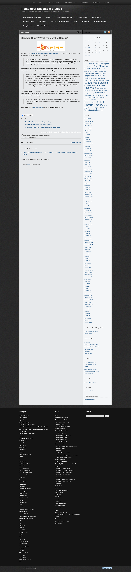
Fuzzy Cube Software (90, 382)
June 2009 (87, 311)
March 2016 (87, 148)
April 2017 (87, 139)
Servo (21, 534)
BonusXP (48, 18)
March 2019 (87, 119)
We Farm (21, 548)
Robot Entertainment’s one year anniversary (45, 53)
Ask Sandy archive (60, 428)
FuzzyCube (58, 494)
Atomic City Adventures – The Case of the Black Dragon (33, 429)
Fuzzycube (22, 477)
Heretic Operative (24, 491)
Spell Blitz (22, 539)
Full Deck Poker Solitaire (25, 472)
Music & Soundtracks (60, 459)
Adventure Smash (24, 415)
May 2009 (87, 313)
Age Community (90, 64)
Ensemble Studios (27, 22)
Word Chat (22, 555)
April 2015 (87, 164)
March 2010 (87, 290)
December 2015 (88, 155)
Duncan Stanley (99, 80)
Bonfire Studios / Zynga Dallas (31, 18)
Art (97, 69)
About (40, 2)
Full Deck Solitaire (24, 475)
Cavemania (22, 445)
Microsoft (99, 93)
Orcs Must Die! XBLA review (62, 521)
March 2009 (87, 318)
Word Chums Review (24, 559)
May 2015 (87, 162)
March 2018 (87, 123)
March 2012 (87, 235)
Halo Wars (90, 87)
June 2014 (87, 185)
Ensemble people (59, 444)
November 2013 (88, 196)
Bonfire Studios (88, 333)
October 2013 (88, 199)
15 (96, 48)
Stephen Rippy (32, 137)
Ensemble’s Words (60, 424)
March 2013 (87, 210)
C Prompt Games (81, 18)
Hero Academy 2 (23, 495)
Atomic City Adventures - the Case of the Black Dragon (95, 71)
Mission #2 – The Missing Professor (65, 470)
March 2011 (87, 263)
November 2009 (88, 300)
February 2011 (88, 265)
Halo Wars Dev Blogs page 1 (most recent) (67, 455)
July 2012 (87, 229)
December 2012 (88, 217)
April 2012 (87, 233)
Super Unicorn (23, 543)
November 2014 (88, 176)
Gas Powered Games (89, 85)
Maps (93, 93)
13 (89, 48)
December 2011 (88, 242)
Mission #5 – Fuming (61, 477)
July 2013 (87, 206)
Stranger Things (23, 541)
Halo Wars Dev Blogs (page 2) (64, 457)
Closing (68, 132)
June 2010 (87, 284)
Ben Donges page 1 (61, 433)
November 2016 (88, 144)
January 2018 (88, 128)
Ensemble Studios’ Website (91, 347)
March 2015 (87, 167)
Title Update (91, 107)
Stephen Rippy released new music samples (38, 124)
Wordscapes (22, 562)
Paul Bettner (104, 100)
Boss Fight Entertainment (63, 18)
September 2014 (88, 180)
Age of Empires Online (25, 422)
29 (96, 52)
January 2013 (88, 215)
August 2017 (87, 132)
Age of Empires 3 (88, 66)
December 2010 (88, 270)
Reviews (105, 3)
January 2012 (88, 240)
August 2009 (87, 306)
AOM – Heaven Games (90, 369)
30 (99, 52)
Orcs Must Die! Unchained (26, 518)
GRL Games (41, 22)
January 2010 (88, 295)
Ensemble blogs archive (61, 431)
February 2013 (88, 212)
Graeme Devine (100, 85)
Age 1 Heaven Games (90, 362)
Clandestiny (22, 449)
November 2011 (88, 245)
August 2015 (87, 160)
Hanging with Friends (25, 488)
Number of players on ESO (63, 426)
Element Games (95, 18)
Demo (21, 456)
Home (33, 2)
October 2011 (87, 247)
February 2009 (88, 320)
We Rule (21, 550)
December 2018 (88, 121)
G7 (20, 479)
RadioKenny (93, 102)
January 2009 (88, 322)
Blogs (25, 135)
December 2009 (88, 297)
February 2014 (88, 192)
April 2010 (87, 288)
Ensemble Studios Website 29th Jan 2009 (66, 446)
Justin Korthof (102, 90)
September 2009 (88, 304)
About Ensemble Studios (61, 420)
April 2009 (87, 316)
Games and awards (60, 448)
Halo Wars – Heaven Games (91, 371)
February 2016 (88, 151)
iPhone (96, 90)
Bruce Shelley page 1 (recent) (63, 435)
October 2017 (88, 130)
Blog (91, 73)
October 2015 (88, 157)
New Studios (83, 3)
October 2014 (88, 178)
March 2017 (87, 141)
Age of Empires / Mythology (62, 422)
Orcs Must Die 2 (23, 514)
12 (85, 48)
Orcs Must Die (90, 98)
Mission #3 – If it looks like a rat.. (64, 472)
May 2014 (87, 187)
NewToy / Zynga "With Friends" (59, 22)
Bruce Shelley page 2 (61, 437)
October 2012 (88, 222)
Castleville (22, 443)
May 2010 (87, 286)
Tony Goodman (99, 108)
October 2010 (88, 274)
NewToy (57, 499)
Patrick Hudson (95, 100)
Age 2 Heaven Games (90, 364)
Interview (91, 90)
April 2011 (87, 261)
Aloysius (93, 69)
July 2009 (87, 309)
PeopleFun (84, 22)
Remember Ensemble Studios (41, 8)
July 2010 (87, 281)
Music (105, 93)
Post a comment (76, 142)
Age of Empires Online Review (27, 424)
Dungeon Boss (23, 459)
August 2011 (87, 251)
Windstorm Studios (42, 26)
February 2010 (88, 293)
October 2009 (88, 302)
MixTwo (21, 500)
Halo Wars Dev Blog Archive (63, 453)
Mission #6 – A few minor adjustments (65, 479)
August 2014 (87, 183)
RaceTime (22, 525)
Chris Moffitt (93, 78)
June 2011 (87, 256)
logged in (29, 164)
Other (74, 22)
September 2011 (88, 249)
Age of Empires (102, 64)
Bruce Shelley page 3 (61, 439)
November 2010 (88, 272)
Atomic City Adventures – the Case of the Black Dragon (33, 427)
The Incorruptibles (24, 546)
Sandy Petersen (27, 26)
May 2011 (87, 258)
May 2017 (87, 137)
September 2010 (88, 277)
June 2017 (87, 135)
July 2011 (86, 254)
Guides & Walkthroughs (69, 3)
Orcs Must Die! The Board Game (27, 516)
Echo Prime (22, 461)
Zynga (101, 110)
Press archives (96, 2)
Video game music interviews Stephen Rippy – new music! (42, 127)
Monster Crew (23, 502)
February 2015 (88, 169)
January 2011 (88, 267)
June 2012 (87, 231)
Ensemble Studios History (51, 3)
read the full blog (38, 107)
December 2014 (88, 174)
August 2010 (87, 279)
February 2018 (88, 125)
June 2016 (87, 146)
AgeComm (87, 342)
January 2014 (88, 194)
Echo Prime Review (24, 463)
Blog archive (22, 431)
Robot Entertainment (99, 22)
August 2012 (87, 226)
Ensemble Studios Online (91, 344)
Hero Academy (100, 88)
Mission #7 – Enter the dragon (63, 481)
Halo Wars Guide (88, 373)
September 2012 (88, 224)
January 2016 (88, 153)
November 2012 (88, 219)
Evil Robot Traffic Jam (25, 470)
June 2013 (87, 208)
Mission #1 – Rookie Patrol (63, 468)
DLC (93, 80)
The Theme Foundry (30, 568)
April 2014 (87, 190)
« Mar (85, 55)
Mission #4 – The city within (63, 474)
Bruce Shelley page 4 (61, 442)
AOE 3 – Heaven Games (90, 367)
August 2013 (87, 203)
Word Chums (22, 557)
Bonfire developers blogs (91, 331)
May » (89, 55)
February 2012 (88, 238)
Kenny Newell (88, 93)
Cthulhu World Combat (25, 454)
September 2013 (88, 201)
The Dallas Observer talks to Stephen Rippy (38, 122)
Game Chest (22, 482)
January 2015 (88, 171)
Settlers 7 (21, 537)
